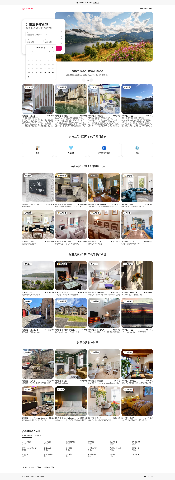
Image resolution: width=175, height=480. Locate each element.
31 (29, 77)
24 (29, 73)
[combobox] (43, 35)
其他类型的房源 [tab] (27, 436)
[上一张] (84, 80)
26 (37, 73)
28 (45, 73)
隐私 (38, 476)
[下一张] (91, 80)
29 (49, 73)
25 (33, 73)
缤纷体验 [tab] (38, 436)
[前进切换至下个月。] (52, 47)
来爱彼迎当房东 (146, 8)
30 (53, 73)
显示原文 (96, 3)
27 (41, 73)
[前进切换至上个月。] (29, 47)
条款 (42, 476)
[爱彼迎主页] (27, 8)
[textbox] (34, 42)
